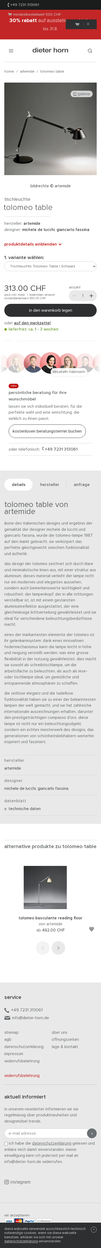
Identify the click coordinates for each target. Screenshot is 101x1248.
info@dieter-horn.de (30, 1018)
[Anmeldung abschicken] (92, 1133)
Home (9, 71)
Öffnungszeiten (65, 1040)
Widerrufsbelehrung (22, 1061)
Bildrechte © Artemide (50, 186)
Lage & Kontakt (65, 1047)
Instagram (20, 1182)
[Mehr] (91, 295)
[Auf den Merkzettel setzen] (92, 930)
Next (58, 948)
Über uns (59, 1033)
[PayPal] (29, 1221)
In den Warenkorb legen (50, 310)
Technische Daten (23, 809)
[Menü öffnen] (11, 50)
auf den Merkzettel (32, 323)
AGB (7, 1040)
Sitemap (11, 1033)
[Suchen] (90, 50)
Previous (43, 948)
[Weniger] (74, 295)
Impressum (13, 1054)
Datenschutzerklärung (24, 1047)
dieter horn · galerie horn (50, 50)
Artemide (27, 71)
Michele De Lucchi (38, 230)
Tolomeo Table (52, 71)
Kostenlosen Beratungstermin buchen (47, 431)
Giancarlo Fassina (73, 230)
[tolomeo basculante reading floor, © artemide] (51, 908)
